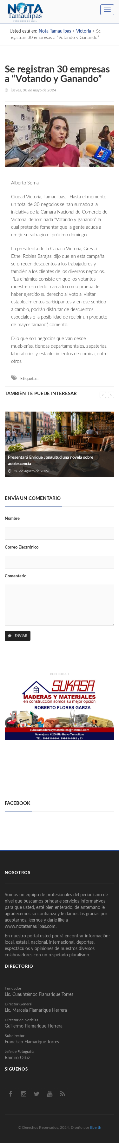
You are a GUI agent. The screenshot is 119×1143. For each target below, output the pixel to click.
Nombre (12, 519)
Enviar (20, 635)
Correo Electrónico (21, 547)
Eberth (95, 1127)
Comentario (15, 576)
